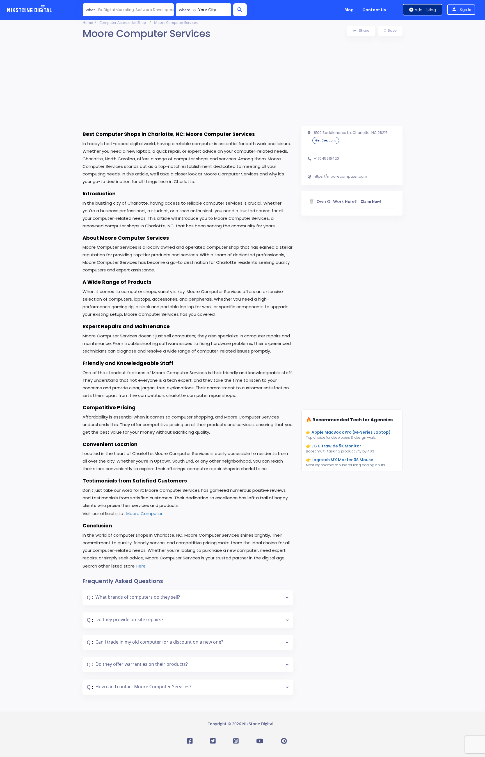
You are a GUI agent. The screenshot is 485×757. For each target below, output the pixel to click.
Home (88, 22)
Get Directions (325, 140)
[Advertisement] (242, 86)
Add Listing (424, 9)
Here (141, 566)
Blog (349, 10)
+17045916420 (326, 158)
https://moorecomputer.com (340, 176)
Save (392, 30)
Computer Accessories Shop (122, 22)
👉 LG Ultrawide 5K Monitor (333, 446)
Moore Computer (144, 513)
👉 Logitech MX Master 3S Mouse (339, 460)
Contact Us (374, 10)
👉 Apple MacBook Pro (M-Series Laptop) (348, 432)
